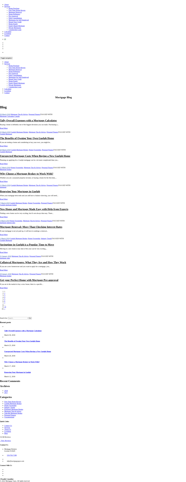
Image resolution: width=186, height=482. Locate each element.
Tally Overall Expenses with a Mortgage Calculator (28, 120)
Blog (6, 433)
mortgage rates (5, 258)
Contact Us (8, 426)
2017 (6, 393)
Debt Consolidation (15, 18)
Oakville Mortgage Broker (13, 413)
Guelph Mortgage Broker (19, 132)
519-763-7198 (12, 455)
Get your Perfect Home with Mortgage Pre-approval (29, 280)
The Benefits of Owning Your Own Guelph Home (27, 138)
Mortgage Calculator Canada (10, 116)
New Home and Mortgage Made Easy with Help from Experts (34, 209)
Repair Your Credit (15, 22)
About (6, 4)
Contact (7, 35)
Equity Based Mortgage (17, 26)
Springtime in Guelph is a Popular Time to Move (27, 244)
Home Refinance (14, 14)
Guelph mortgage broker (8, 205)
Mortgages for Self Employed (19, 20)
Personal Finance (34, 114)
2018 (6, 391)
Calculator (7, 32)
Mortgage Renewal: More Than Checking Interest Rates (31, 226)
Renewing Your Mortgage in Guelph (20, 191)
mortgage (3, 187)
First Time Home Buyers (17, 10)
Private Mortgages (15, 28)
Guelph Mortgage (6, 134)
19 (5, 307)
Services (7, 6)
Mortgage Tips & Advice (19, 114)
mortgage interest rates (7, 223)
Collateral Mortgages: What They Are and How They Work (33, 262)
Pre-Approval (13, 16)
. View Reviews (5, 441)
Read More (4, 128)
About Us (7, 429)
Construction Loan (15, 30)
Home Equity (13, 24)
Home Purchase (14, 8)
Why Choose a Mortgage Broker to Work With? (26, 173)
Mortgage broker (5, 169)
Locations (7, 33)
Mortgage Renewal (15, 12)
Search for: (3, 318)
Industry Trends (46, 238)
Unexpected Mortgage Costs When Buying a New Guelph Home (35, 156)
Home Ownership (35, 150)
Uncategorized (9, 417)
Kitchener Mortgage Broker (13, 409)
